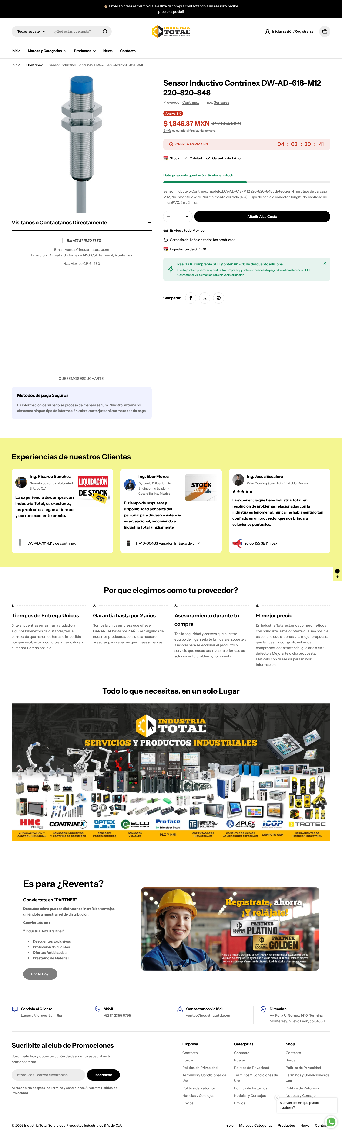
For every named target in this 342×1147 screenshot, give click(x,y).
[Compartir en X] (204, 298)
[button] (337, 573)
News (304, 1125)
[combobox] (62, 31)
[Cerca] (324, 263)
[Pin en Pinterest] (218, 298)
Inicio (16, 65)
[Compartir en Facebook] (190, 298)
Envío (167, 130)
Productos (286, 1125)
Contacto (322, 1125)
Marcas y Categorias (255, 1125)
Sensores (221, 102)
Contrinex (34, 65)
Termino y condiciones (68, 1088)
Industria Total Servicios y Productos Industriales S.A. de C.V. (72, 1125)
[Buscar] (105, 31)
